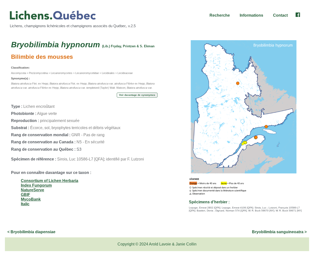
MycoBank (31, 199)
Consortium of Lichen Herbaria (49, 181)
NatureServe (32, 190)
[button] (221, 15)
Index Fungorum (36, 185)
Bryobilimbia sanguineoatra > (279, 232)
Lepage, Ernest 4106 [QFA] (237, 207)
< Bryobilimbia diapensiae (31, 232)
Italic (25, 204)
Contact (280, 15)
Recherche (219, 15)
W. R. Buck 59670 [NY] (261, 210)
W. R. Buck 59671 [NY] (289, 210)
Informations (251, 15)
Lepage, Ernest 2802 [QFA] (204, 207)
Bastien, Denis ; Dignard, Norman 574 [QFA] (222, 210)
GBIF (25, 195)
